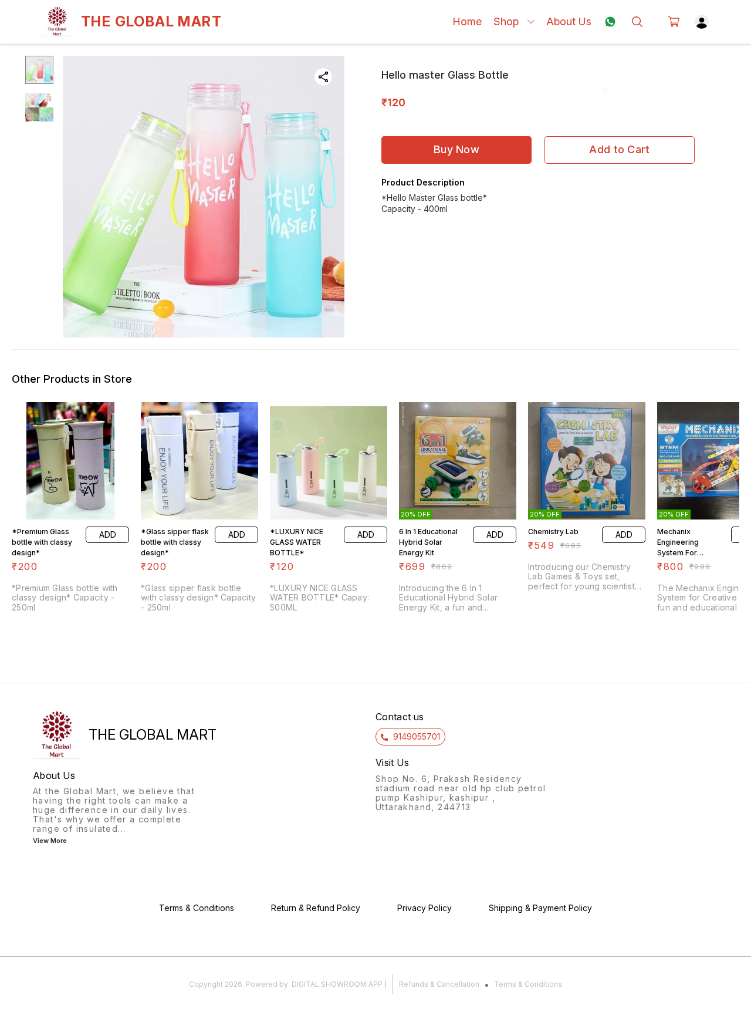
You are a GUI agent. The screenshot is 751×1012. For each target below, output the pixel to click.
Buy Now (456, 149)
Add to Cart (619, 149)
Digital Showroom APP (337, 984)
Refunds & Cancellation (439, 984)
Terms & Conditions (528, 984)
